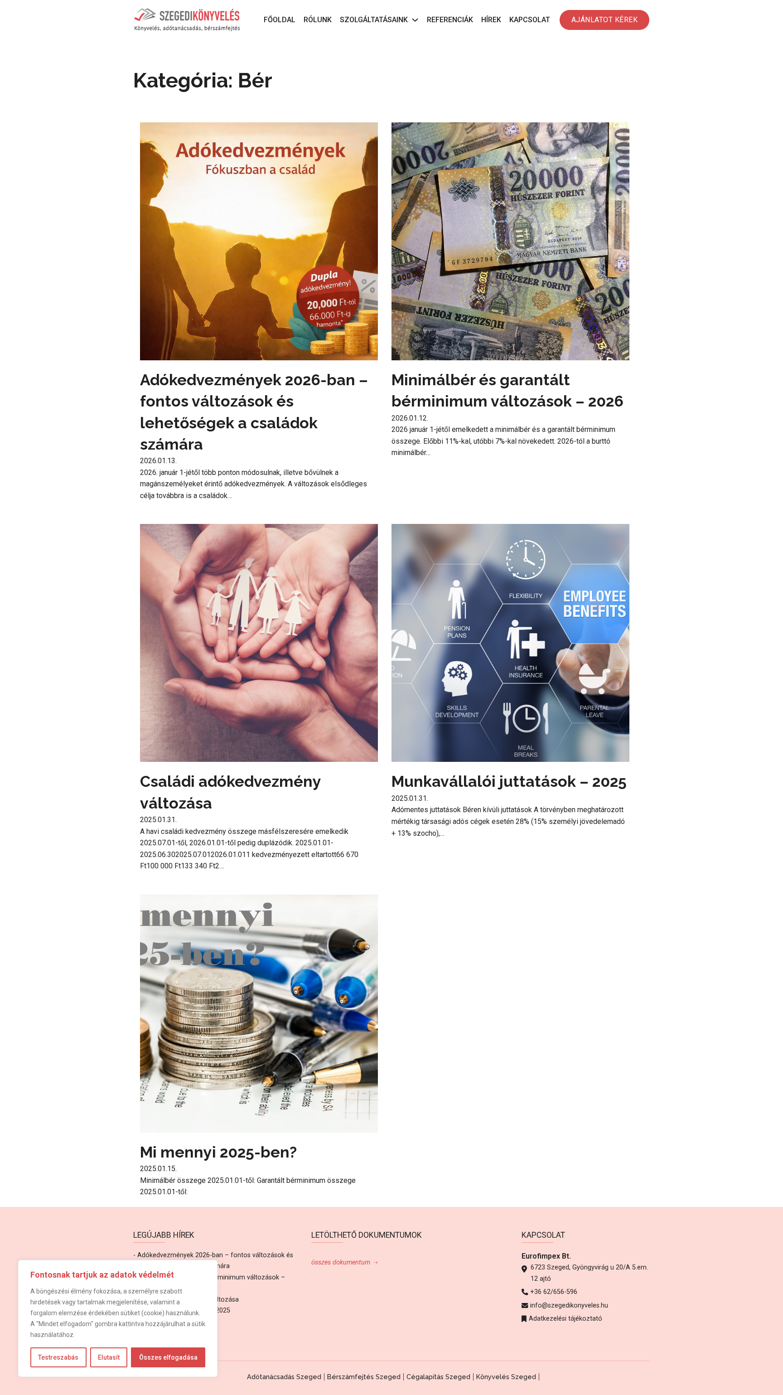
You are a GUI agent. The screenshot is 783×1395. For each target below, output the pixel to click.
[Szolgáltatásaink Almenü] (415, 20)
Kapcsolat (529, 19)
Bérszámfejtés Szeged (364, 1376)
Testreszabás (58, 1357)
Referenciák (450, 19)
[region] (118, 1318)
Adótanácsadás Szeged (284, 1376)
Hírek (491, 19)
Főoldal (279, 19)
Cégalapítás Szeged (438, 1376)
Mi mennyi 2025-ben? (218, 1152)
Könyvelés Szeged (506, 1376)
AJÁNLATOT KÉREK (604, 19)
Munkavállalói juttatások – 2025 (509, 781)
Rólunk (318, 19)
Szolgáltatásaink (374, 19)
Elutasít (109, 1357)
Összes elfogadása (168, 1357)
